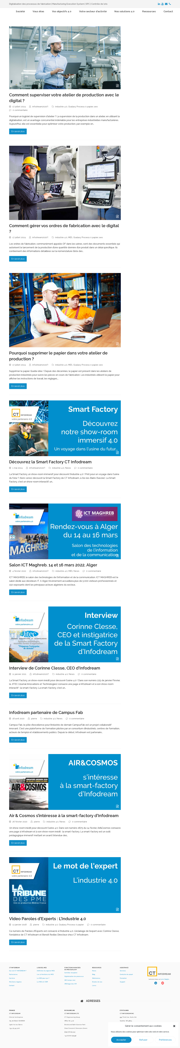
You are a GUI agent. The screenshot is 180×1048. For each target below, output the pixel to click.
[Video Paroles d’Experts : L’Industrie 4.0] (65, 885)
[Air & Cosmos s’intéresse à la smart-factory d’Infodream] (65, 781)
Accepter (121, 1040)
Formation (123, 978)
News (68, 468)
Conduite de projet (126, 974)
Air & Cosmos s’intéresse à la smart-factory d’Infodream (64, 815)
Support (122, 982)
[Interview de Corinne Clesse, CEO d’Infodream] (65, 634)
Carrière (12, 978)
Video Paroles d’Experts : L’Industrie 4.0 (47, 918)
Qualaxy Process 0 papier (80, 106)
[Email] (166, 4)
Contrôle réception (70, 972)
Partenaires (13, 974)
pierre (34, 718)
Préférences (165, 1040)
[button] (174, 1026)
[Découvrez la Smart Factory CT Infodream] (65, 428)
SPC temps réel (69, 980)
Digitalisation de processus (74, 976)
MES (70, 237)
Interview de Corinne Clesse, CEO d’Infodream (54, 668)
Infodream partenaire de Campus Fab (46, 712)
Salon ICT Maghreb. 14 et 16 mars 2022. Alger (53, 564)
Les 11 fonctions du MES (45, 974)
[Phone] (170, 4)
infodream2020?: (40, 106)
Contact (11, 985)
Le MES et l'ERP (42, 982)
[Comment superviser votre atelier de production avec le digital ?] (65, 57)
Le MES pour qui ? (43, 978)
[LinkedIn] (159, 4)
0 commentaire (20, 110)
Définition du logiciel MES (46, 970)
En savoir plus (17, 131)
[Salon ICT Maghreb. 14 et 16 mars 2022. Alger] (65, 531)
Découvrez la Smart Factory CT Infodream (50, 461)
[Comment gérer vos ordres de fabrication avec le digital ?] (65, 182)
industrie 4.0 (61, 106)
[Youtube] (162, 4)
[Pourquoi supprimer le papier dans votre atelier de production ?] (65, 310)
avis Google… (165, 979)
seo (96, 106)
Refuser (143, 1040)
